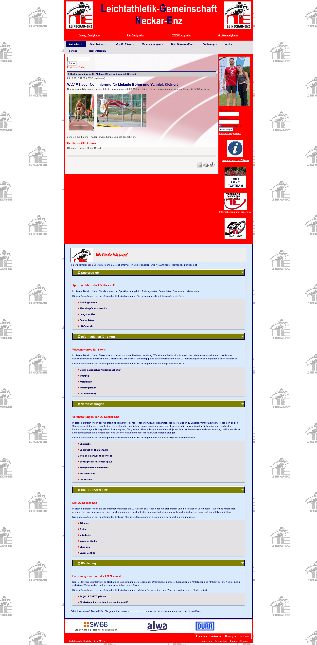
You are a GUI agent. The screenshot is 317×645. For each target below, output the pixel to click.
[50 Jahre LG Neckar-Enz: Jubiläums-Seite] (235, 228)
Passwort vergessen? (230, 133)
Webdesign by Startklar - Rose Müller (87, 641)
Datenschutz (221, 641)
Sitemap (243, 641)
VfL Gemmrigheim (228, 35)
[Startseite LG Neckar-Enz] (158, 15)
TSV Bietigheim (135, 35)
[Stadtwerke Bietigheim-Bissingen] (96, 626)
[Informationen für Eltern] (235, 148)
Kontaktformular (137, 611)
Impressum (206, 641)
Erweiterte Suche (76, 67)
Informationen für (235, 160)
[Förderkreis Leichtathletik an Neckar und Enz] (235, 201)
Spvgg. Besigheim (89, 35)
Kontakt (233, 641)
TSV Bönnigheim (181, 35)
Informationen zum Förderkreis (235, 212)
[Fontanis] (157, 626)
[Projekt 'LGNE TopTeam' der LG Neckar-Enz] (235, 177)
